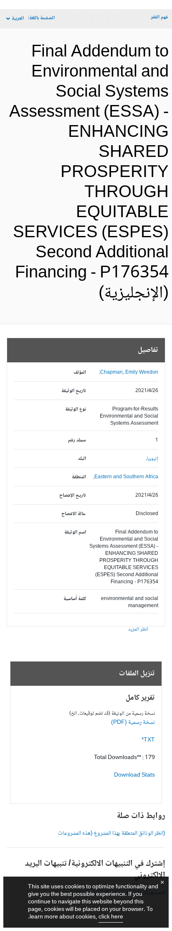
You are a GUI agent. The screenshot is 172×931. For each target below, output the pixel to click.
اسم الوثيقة (75, 532)
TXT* (148, 740)
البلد (82, 458)
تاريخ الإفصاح (72, 495)
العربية (18, 18)
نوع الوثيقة (75, 409)
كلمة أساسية (74, 599)
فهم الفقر (159, 17)
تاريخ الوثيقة (73, 391)
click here (111, 917)
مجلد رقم (77, 440)
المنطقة (79, 477)
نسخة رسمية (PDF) (133, 723)
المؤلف (79, 372)
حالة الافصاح (73, 514)
